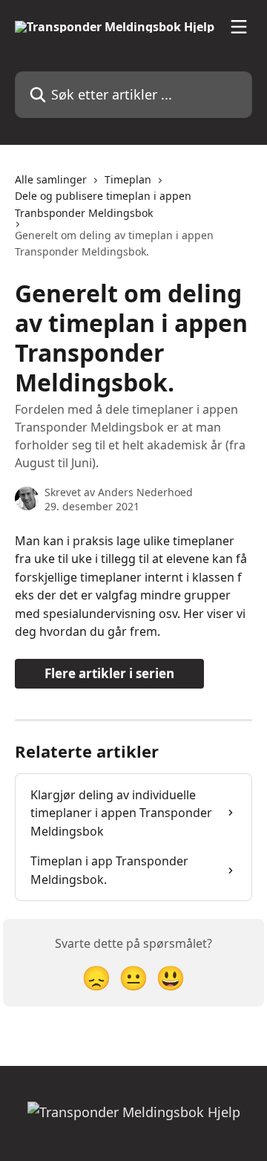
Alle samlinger (51, 179)
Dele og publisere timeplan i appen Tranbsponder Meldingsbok (103, 204)
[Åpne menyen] (238, 27)
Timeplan (128, 179)
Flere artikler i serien (109, 673)
